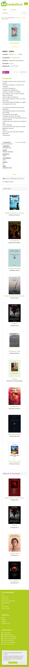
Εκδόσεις (5, 60)
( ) (3, 9)
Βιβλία (6, 17)
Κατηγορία (5, 63)
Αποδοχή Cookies (13, 662)
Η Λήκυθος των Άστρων (14, 434)
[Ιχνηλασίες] (14, 368)
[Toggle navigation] (26, 3)
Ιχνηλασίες (14, 379)
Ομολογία (14, 323)
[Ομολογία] (14, 313)
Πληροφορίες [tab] (7, 142)
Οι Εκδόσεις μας (11, 17)
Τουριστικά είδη (6, 623)
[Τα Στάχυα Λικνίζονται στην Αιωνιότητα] (14, 285)
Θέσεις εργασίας (6, 602)
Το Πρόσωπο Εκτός (14, 553)
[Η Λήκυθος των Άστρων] (14, 423)
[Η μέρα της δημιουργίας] (14, 451)
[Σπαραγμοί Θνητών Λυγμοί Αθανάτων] (14, 487)
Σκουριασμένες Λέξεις (14, 351)
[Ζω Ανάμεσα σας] (14, 230)
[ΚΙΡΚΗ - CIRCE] (14, 32)
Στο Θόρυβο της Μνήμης (14, 268)
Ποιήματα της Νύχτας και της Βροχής (14, 213)
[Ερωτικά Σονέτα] (14, 396)
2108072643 (7, 632)
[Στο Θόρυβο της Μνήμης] (14, 257)
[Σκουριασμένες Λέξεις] (14, 340)
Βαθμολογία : (6, 66)
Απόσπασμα (14, 46)
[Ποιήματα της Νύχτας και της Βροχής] (14, 202)
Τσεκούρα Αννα (15, 57)
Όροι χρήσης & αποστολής (8, 600)
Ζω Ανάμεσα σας (14, 240)
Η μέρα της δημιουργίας (14, 462)
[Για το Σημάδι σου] (14, 570)
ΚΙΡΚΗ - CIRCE (5, 18)
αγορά (6, 72)
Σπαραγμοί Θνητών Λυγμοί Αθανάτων (14, 498)
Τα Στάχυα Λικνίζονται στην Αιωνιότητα (14, 296)
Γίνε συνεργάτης (6, 608)
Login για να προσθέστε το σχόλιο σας (14, 178)
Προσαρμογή (22, 662)
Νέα (3, 604)
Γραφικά (4, 621)
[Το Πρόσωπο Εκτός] (14, 542)
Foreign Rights (5, 606)
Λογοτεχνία (18, 17)
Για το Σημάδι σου (14, 581)
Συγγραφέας (6, 57)
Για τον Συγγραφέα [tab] (20, 142)
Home (2, 17)
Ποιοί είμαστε (5, 599)
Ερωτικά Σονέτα (14, 406)
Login (14, 9)
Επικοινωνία (5, 597)
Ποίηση (23, 17)
